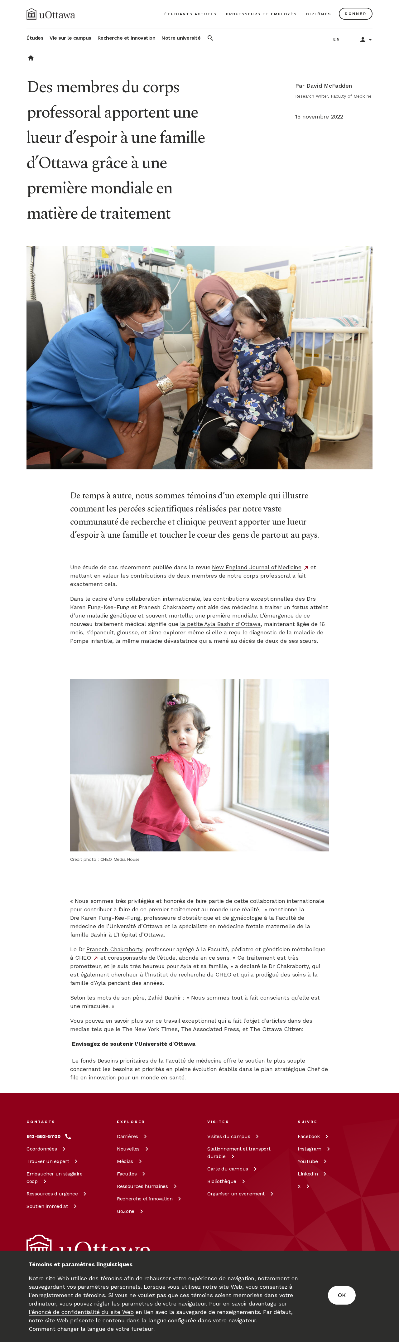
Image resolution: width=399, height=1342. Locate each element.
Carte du (227, 1169)
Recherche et (144, 1199)
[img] (50, 14)
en (336, 39)
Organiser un (236, 1194)
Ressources (52, 1194)
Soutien (47, 1206)
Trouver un (47, 1161)
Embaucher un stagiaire (54, 1177)
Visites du (228, 1136)
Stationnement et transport (238, 1152)
